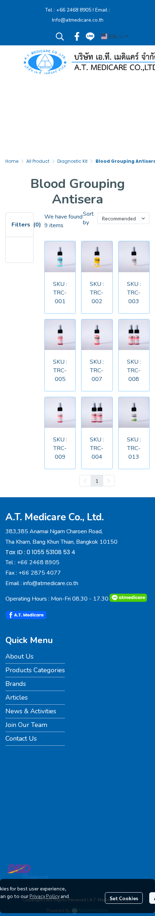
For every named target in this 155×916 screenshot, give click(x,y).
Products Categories (35, 670)
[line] (90, 36)
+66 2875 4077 (39, 573)
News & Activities (30, 711)
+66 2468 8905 (73, 9)
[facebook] (77, 36)
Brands (15, 683)
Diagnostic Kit (72, 161)
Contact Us (21, 738)
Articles (16, 697)
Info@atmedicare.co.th (77, 20)
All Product (37, 161)
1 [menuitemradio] (97, 480)
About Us (19, 656)
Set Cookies (124, 898)
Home (11, 161)
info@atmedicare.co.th (50, 583)
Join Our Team (26, 724)
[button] (60, 36)
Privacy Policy (44, 896)
